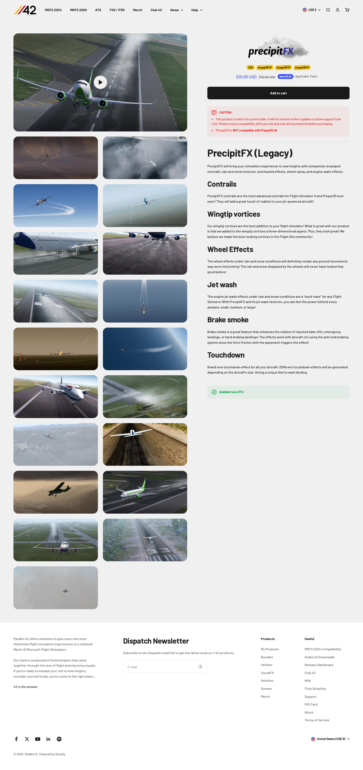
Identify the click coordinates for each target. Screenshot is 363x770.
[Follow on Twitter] (27, 739)
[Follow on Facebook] (16, 739)
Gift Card (311, 704)
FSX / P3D (117, 10)
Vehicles (267, 680)
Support (311, 696)
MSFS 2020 (78, 10)
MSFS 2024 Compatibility (323, 649)
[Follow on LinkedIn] (48, 739)
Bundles (267, 657)
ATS (98, 10)
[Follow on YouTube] (38, 739)
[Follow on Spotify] (59, 739)
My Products (270, 649)
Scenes (266, 688)
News (174, 10)
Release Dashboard (319, 665)
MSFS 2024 (53, 10)
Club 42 (156, 10)
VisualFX (267, 673)
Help (194, 10)
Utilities (266, 665)
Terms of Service (317, 720)
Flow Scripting (315, 688)
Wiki (308, 680)
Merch (137, 10)
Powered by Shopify (52, 754)
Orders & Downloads (320, 657)
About (309, 712)
